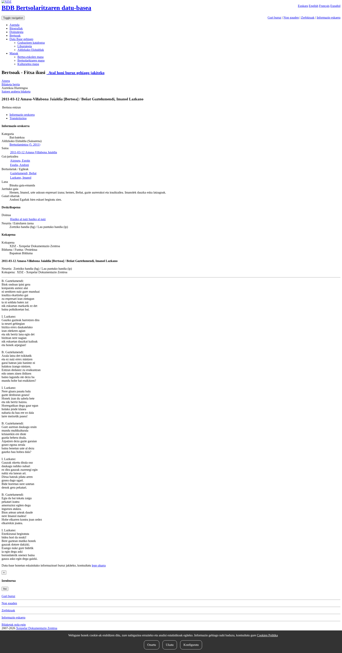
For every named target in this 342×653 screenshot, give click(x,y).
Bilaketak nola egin (14, 624)
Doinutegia (16, 32)
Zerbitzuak (307, 17)
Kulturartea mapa (28, 64)
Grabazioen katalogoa (31, 42)
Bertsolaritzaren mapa (31, 60)
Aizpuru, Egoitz (20, 160)
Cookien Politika (267, 635)
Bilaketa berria (11, 84)
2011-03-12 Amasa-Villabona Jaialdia (33, 152)
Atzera (6, 81)
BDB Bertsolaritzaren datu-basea (46, 7)
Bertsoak (15, 35)
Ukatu (170, 644)
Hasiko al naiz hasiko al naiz (28, 219)
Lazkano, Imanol (20, 177)
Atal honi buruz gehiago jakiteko (75, 72)
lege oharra (99, 565)
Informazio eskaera (328, 17)
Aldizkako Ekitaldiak (30, 49)
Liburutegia (24, 46)
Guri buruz (274, 17)
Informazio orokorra (22, 114)
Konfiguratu (191, 644)
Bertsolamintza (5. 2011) (25, 144)
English (313, 6)
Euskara (303, 6)
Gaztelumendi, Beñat (23, 173)
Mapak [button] (14, 53)
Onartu (151, 644)
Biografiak (16, 28)
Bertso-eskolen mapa (30, 57)
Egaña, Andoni (19, 165)
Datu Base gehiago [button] (21, 39)
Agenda (14, 25)
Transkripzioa (18, 118)
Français (324, 6)
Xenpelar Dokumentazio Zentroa (36, 628)
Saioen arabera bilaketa (16, 91)
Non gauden (291, 17)
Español (335, 6)
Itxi (5, 588)
